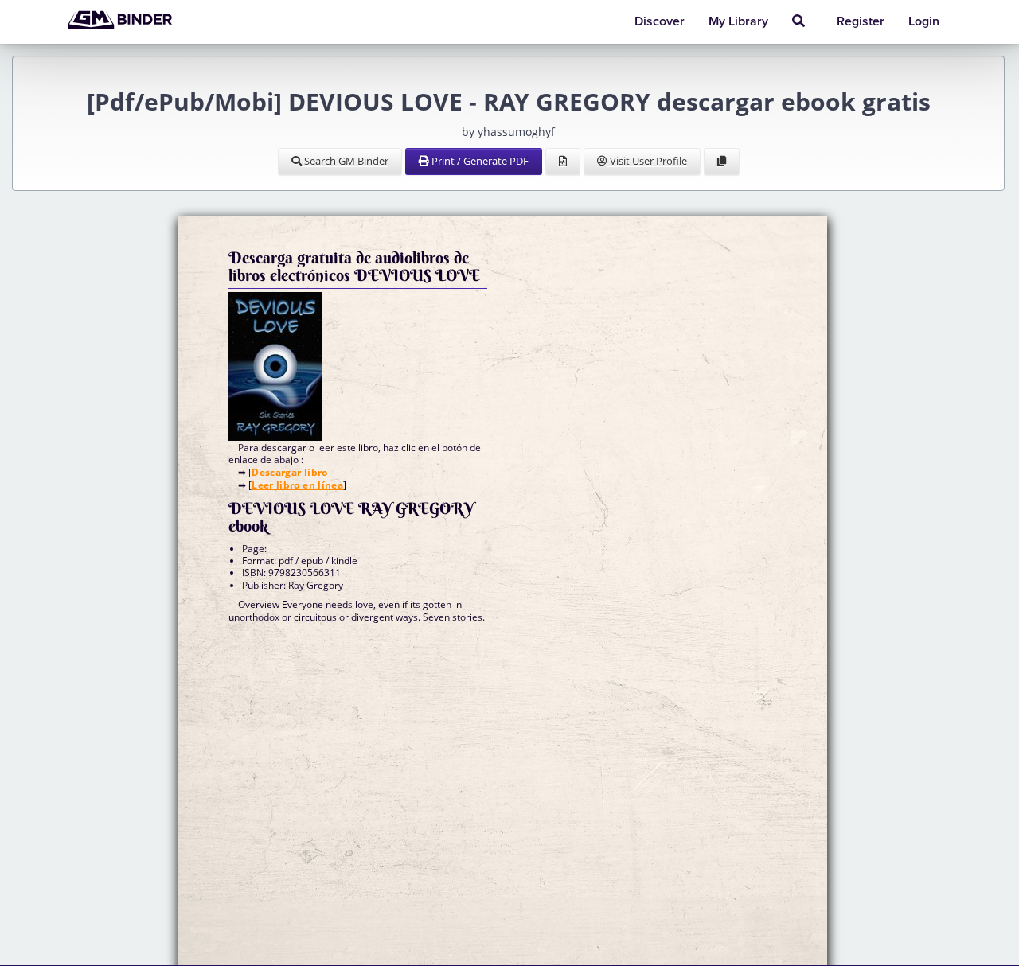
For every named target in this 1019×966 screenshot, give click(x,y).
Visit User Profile (647, 161)
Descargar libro (289, 472)
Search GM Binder (345, 161)
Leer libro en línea (297, 485)
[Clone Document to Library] (722, 161)
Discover (659, 21)
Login (923, 21)
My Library (738, 21)
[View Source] (562, 161)
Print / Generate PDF (479, 161)
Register (860, 21)
